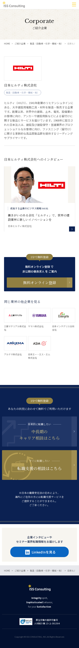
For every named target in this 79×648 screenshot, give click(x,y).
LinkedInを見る (44, 552)
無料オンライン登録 (39, 282)
